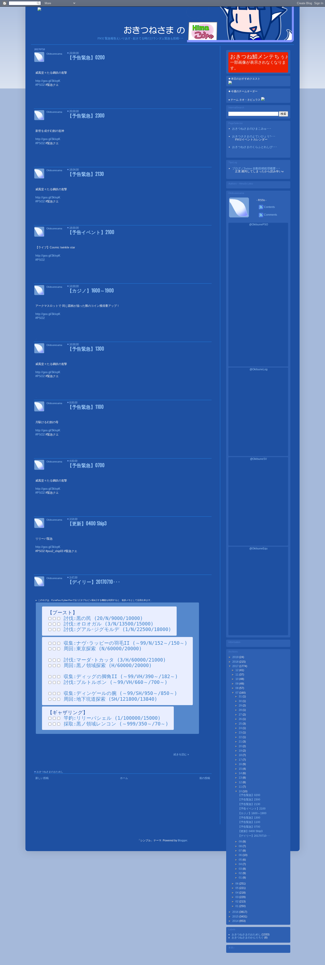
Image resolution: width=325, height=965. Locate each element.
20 (241, 746)
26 (241, 719)
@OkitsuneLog (259, 369)
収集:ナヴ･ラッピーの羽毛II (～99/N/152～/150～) (125, 643)
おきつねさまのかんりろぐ (248, 937)
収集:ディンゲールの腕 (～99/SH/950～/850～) (120, 693)
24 (241, 728)
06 (241, 855)
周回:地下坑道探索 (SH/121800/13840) (110, 699)
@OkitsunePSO (258, 224)
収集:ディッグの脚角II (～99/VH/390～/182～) (121, 676)
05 (241, 859)
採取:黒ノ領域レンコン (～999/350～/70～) (116, 724)
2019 (235, 657)
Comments (270, 214)
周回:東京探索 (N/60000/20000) (103, 648)
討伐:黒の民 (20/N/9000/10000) (103, 618)
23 (241, 732)
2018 (235, 661)
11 (237, 674)
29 (241, 705)
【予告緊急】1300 (85, 348)
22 (241, 737)
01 (241, 877)
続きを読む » (181, 754)
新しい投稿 (42, 778)
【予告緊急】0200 (86, 57)
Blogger (182, 840)
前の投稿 (204, 778)
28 (241, 710)
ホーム (124, 778)
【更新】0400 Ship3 (87, 523)
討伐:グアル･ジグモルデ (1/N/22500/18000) (117, 629)
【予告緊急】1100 (85, 406)
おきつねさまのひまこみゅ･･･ (251, 128)
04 (241, 864)
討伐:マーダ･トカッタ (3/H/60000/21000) (115, 660)
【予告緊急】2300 (86, 115)
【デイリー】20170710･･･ (93, 581)
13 (241, 777)
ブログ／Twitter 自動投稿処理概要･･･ (256, 168)
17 (241, 759)
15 (241, 768)
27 (241, 714)
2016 (235, 911)
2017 (235, 666)
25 (241, 723)
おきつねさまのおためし (49, 771)
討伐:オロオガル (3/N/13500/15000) (108, 624)
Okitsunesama (54, 53)
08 (237, 688)
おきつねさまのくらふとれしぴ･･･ (254, 147)
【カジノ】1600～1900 (90, 290)
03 (241, 868)
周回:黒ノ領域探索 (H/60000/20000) (108, 665)
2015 (235, 916)
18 (241, 755)
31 (241, 696)
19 (241, 750)
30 (241, 701)
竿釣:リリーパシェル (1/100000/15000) (112, 718)
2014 (235, 921)
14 (241, 773)
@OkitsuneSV (258, 458)
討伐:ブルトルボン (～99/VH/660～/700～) (115, 682)
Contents (269, 207)
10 (237, 679)
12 (237, 670)
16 (241, 764)
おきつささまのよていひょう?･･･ (253, 136)
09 (237, 683)
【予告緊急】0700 (86, 465)
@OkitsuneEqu (258, 548)
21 (241, 741)
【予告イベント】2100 (90, 231)
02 (241, 873)
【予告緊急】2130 (85, 173)
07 (237, 692)
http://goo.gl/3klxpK (47, 547)
